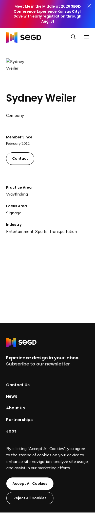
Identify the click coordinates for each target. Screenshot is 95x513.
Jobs (11, 431)
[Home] (25, 37)
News (11, 396)
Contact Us (18, 385)
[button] (75, 37)
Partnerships (19, 419)
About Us (15, 408)
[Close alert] (89, 14)
